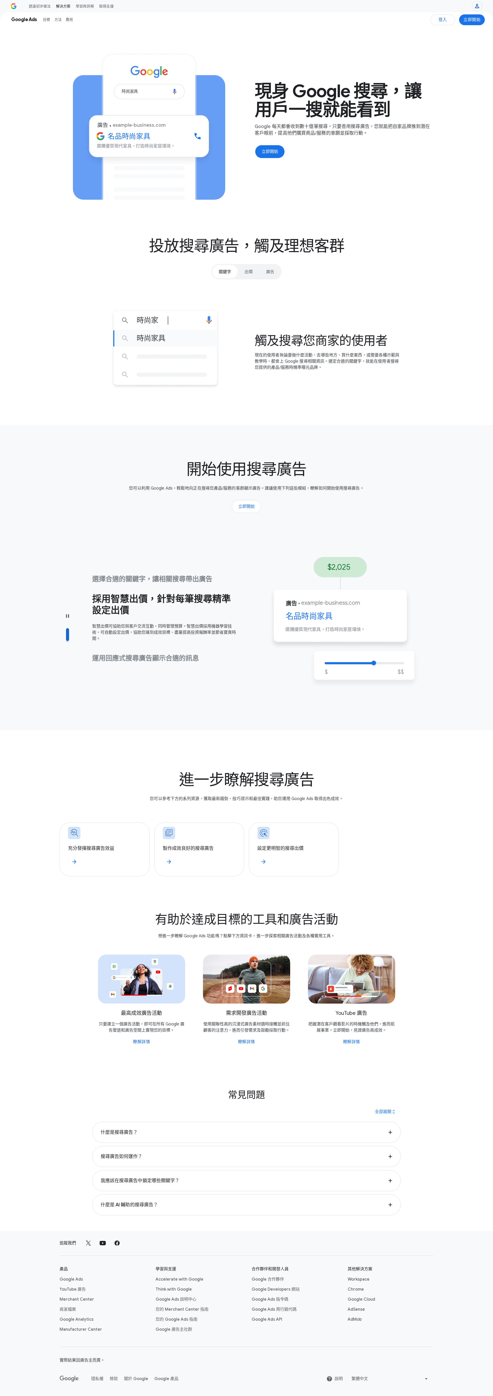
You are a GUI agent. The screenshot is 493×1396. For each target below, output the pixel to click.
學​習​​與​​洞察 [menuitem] (85, 6)
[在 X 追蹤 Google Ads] (88, 1243)
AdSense (356, 1309)
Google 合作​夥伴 (268, 1279)
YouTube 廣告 (73, 1289)
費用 (69, 19)
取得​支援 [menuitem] (106, 6)
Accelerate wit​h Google (179, 1279)
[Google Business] (13, 6)
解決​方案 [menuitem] (63, 6)
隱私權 (97, 1378)
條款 (114, 1378)
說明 (339, 1378)
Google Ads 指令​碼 (270, 1299)
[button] (246, 1132)
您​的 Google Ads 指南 (176, 1319)
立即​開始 (471, 19)
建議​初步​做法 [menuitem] (40, 6)
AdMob (355, 1319)
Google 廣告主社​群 (174, 1329)
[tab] (225, 271)
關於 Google (136, 1378)
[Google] (69, 1379)
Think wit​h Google (174, 1289)
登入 (443, 19)
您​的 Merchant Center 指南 (182, 1309)
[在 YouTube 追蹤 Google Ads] (103, 1243)
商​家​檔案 (68, 1309)
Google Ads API (267, 1319)
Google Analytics (76, 1319)
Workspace (358, 1279)
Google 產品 (166, 1378)
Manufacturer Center (81, 1329)
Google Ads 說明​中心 (176, 1299)
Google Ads (71, 1279)
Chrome (356, 1289)
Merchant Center (77, 1299)
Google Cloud (361, 1299)
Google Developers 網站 (276, 1289)
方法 (58, 19)
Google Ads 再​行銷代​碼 (274, 1309)
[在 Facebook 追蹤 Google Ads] (117, 1243)
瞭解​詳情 (141, 1041)
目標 (46, 19)
